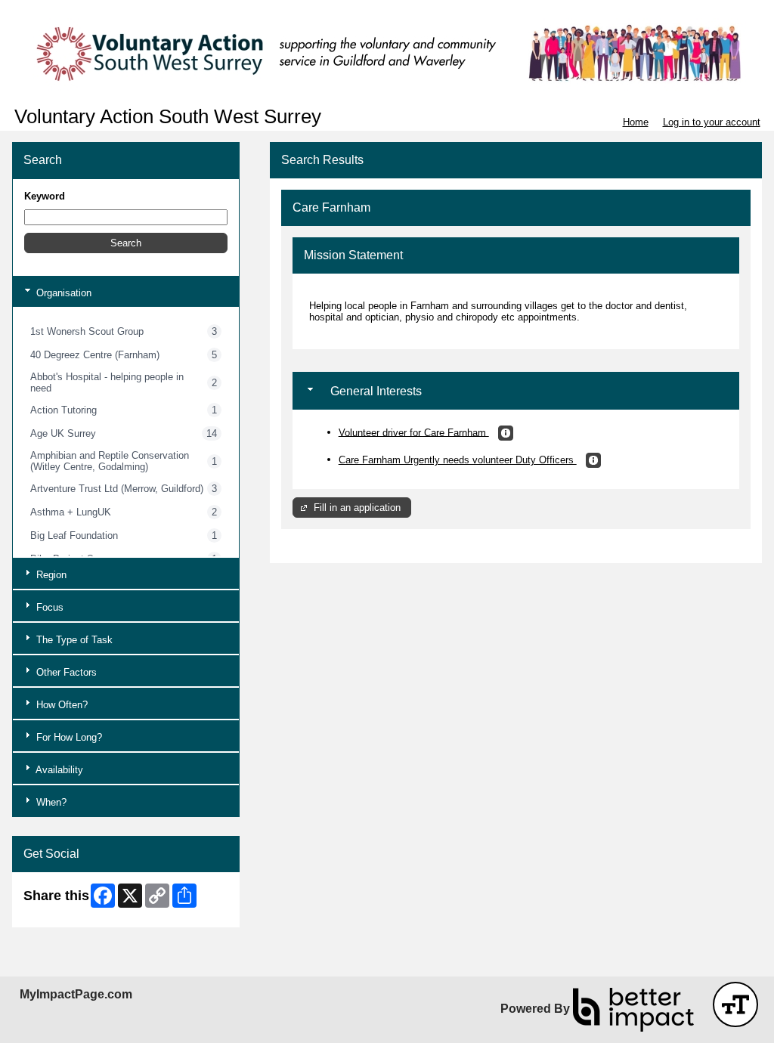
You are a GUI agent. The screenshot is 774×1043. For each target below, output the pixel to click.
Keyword (44, 196)
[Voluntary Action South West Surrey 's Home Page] (387, 53)
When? (50, 802)
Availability (58, 769)
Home (636, 122)
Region (50, 574)
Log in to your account (711, 122)
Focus (48, 607)
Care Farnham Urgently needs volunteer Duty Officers (458, 460)
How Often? (60, 704)
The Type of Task (73, 639)
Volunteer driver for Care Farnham (414, 432)
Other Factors (65, 672)
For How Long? (67, 737)
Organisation (62, 293)
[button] (126, 243)
